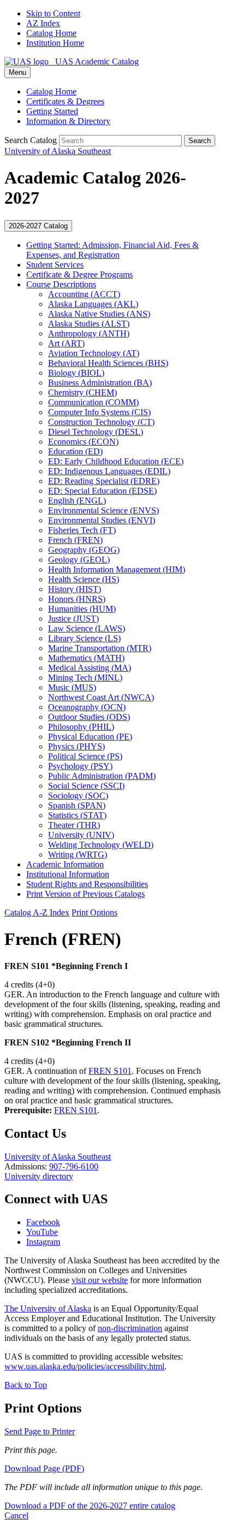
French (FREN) (75, 540)
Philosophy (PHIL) (81, 726)
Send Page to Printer (39, 1431)
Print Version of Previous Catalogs (85, 894)
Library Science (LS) (84, 638)
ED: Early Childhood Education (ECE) (115, 461)
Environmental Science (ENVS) (103, 510)
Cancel (16, 1515)
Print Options (94, 912)
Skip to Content (53, 13)
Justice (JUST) (73, 618)
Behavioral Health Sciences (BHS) (108, 363)
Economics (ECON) (83, 441)
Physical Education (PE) (90, 736)
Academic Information (65, 864)
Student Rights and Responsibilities (87, 884)
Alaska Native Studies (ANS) (99, 313)
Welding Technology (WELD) (100, 844)
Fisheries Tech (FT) (82, 530)
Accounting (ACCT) (84, 294)
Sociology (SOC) (78, 795)
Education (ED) (75, 451)
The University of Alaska (47, 1308)
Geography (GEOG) (84, 549)
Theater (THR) (74, 825)
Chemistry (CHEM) (82, 392)
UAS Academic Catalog (94, 61)
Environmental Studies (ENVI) (101, 520)
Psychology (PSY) (80, 766)
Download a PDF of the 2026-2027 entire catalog (89, 1505)
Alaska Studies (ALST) (88, 323)
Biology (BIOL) (76, 372)
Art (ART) (66, 343)
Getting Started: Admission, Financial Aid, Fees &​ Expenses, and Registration (112, 249)
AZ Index (43, 23)
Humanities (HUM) (82, 608)
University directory (38, 1176)
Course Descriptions (61, 284)
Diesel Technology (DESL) (95, 431)
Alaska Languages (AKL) (93, 304)
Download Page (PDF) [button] (44, 1468)
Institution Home (55, 43)
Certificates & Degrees (65, 101)
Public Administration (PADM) (102, 776)
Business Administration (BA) (100, 382)
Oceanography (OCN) (87, 707)
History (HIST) (74, 589)
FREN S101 (110, 1070)
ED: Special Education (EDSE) (102, 490)
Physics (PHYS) (76, 746)
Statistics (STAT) (77, 815)
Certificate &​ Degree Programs (79, 274)
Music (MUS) (72, 687)
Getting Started (52, 111)
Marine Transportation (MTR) (99, 648)
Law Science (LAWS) (86, 628)
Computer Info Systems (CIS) (99, 412)
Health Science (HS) (83, 579)
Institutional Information (67, 874)
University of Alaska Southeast (57, 1156)
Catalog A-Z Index (36, 912)
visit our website (100, 1280)
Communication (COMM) (93, 402)
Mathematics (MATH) (86, 658)
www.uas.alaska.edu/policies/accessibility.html (84, 1366)
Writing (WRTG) (77, 854)
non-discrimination (130, 1328)
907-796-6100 (73, 1166)
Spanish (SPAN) (76, 805)
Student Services (55, 264)
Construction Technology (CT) (101, 422)
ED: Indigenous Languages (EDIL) (109, 471)
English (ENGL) (77, 500)
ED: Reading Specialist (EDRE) (103, 481)
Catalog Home (51, 33)
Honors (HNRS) (76, 599)
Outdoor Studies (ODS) (89, 717)
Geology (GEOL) (79, 559)
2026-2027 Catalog (38, 226)
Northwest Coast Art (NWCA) (101, 697)
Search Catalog (30, 140)
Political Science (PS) (85, 756)
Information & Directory (68, 121)
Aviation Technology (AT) (93, 353)
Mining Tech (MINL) (85, 677)
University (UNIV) (81, 835)
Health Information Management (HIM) (116, 569)
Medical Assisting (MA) (89, 667)
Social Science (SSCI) (86, 785)
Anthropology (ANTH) (88, 333)
